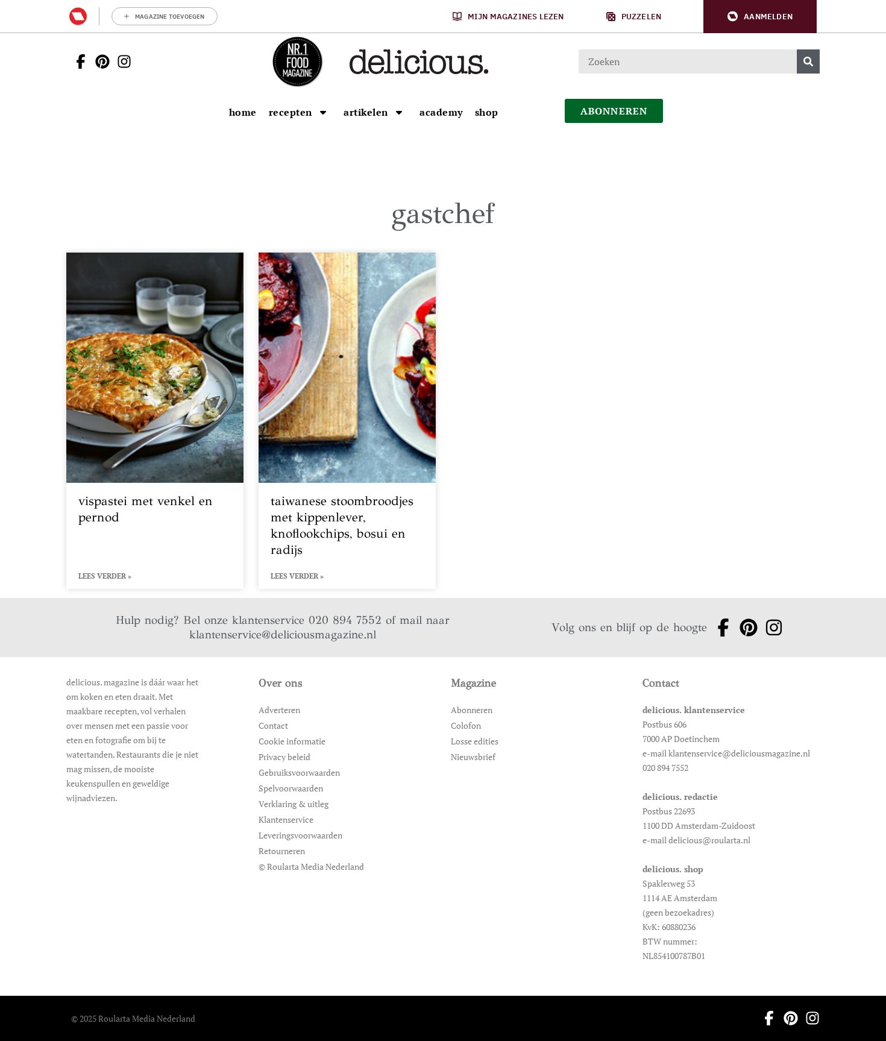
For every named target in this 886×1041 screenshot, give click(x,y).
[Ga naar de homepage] (297, 61)
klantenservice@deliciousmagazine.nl (282, 634)
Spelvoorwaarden (291, 788)
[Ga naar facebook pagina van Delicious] (77, 61)
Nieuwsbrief (473, 757)
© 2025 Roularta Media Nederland (133, 1018)
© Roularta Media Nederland (311, 866)
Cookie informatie (292, 741)
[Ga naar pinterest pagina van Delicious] (99, 61)
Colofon (466, 725)
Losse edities (474, 741)
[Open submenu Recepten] (323, 112)
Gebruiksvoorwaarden (299, 772)
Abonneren (471, 709)
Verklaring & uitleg (293, 804)
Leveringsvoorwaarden (300, 835)
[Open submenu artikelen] (399, 112)
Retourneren (282, 851)
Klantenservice (286, 819)
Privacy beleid (284, 757)
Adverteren (279, 709)
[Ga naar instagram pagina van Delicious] (120, 61)
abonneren (614, 111)
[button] (760, 16)
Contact (273, 725)
